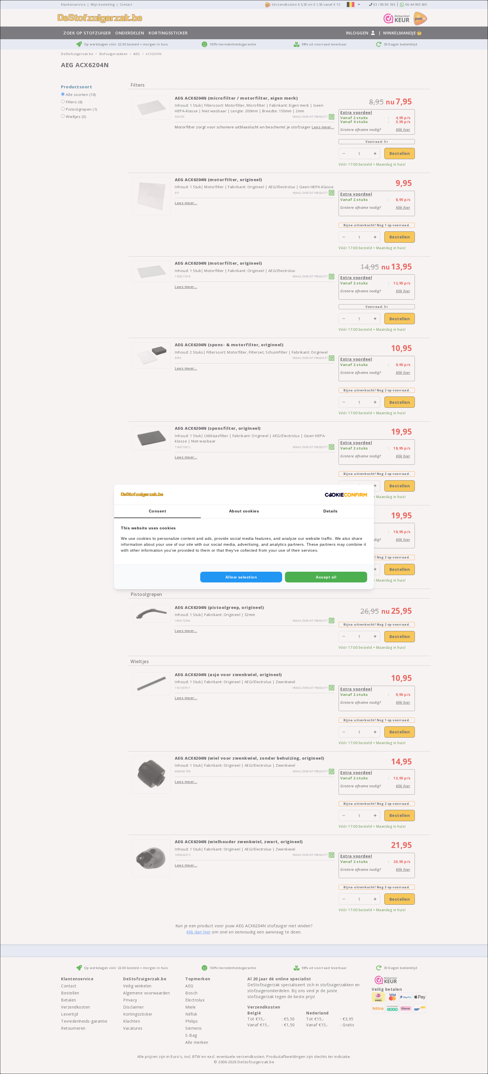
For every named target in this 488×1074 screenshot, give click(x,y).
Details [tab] (330, 511)
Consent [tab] (157, 511)
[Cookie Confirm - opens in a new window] (346, 495)
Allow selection (241, 577)
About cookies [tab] (244, 511)
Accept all (326, 577)
